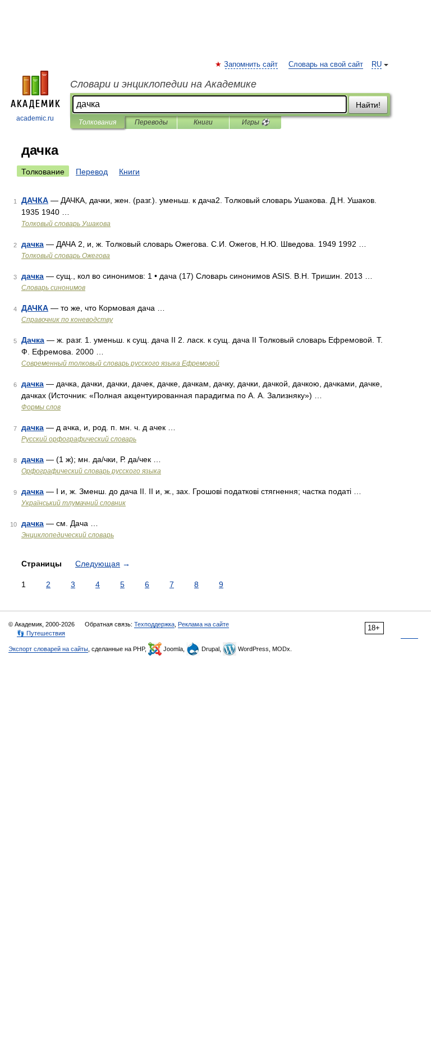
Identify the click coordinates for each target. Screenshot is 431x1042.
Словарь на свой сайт (325, 64)
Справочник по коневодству (67, 320)
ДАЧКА (34, 200)
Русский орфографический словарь (78, 439)
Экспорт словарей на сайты (48, 649)
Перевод (92, 171)
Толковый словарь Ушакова (66, 224)
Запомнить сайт (251, 64)
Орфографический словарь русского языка (91, 471)
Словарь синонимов (53, 288)
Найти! (368, 104)
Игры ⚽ (255, 122)
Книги (203, 122)
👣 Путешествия (41, 633)
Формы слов (41, 407)
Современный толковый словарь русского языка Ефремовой (120, 363)
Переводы (151, 122)
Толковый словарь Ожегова (65, 256)
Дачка (32, 339)
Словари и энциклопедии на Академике (163, 84)
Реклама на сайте (203, 624)
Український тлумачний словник (73, 503)
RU (377, 64)
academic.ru (35, 118)
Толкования (97, 122)
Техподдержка (154, 624)
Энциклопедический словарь (67, 535)
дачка (32, 243)
